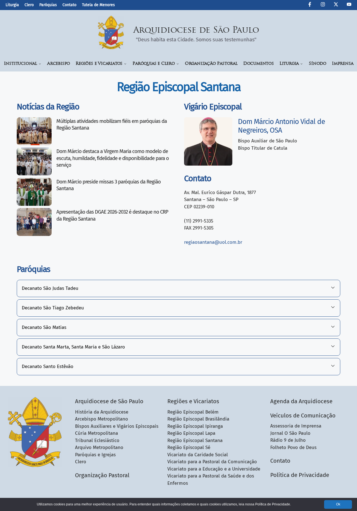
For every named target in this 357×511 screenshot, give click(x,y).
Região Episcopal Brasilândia (198, 419)
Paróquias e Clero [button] (153, 64)
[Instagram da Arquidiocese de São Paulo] (322, 5)
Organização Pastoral (211, 64)
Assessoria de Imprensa (295, 426)
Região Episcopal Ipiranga (195, 426)
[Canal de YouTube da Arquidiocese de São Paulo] (349, 5)
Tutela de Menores (98, 5)
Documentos (258, 64)
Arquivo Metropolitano (99, 447)
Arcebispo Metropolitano (101, 419)
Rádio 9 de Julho (288, 440)
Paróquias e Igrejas (95, 455)
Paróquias (48, 5)
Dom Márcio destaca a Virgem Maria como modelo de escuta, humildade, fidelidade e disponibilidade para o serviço (112, 158)
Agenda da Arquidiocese (301, 401)
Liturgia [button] (289, 64)
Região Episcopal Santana (195, 440)
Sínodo (317, 64)
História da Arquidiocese (101, 412)
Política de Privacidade (299, 475)
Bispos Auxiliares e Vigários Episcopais (116, 426)
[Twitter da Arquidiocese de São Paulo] (336, 5)
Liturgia (12, 5)
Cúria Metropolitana (96, 433)
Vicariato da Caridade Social (197, 455)
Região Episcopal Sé (188, 447)
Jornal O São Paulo (290, 433)
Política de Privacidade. (273, 504)
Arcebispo (58, 64)
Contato (69, 5)
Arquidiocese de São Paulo (196, 30)
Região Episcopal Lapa (191, 433)
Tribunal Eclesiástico (97, 440)
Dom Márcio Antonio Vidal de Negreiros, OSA (281, 126)
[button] (178, 288)
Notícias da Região (48, 107)
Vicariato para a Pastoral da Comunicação (212, 462)
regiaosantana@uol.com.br (213, 242)
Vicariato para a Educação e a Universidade (213, 469)
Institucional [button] (20, 64)
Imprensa (342, 64)
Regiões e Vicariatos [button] (99, 64)
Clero (29, 5)
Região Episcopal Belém (193, 412)
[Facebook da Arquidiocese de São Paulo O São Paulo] (309, 5)
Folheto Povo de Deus (293, 447)
